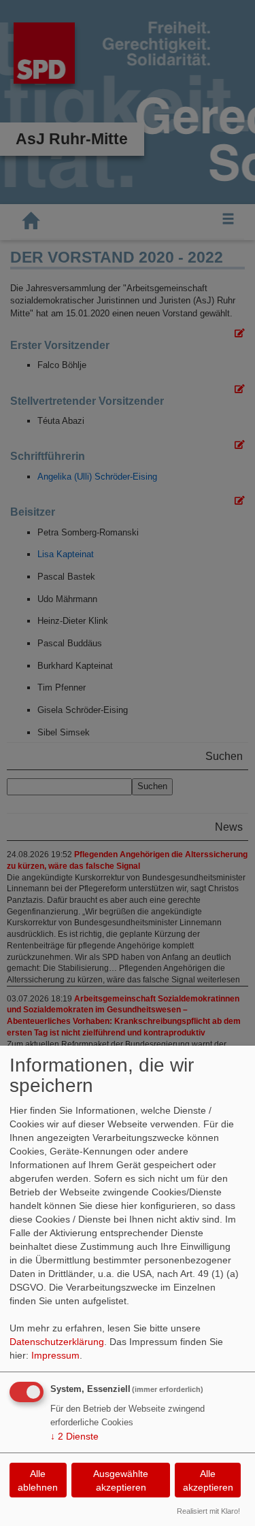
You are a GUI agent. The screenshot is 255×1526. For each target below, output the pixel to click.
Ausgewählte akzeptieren (120, 1480)
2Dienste (74, 1436)
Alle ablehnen (38, 1480)
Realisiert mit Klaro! (208, 1511)
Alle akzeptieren (208, 1480)
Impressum (55, 1355)
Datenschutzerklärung (57, 1341)
